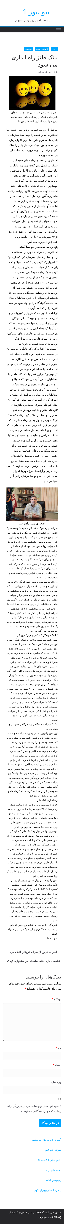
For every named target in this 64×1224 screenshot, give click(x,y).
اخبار (54, 49)
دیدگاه (56, 999)
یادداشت (28, 49)
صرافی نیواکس (53, 1149)
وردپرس (42, 1217)
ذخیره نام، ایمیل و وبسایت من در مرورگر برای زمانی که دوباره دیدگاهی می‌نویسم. (34, 1108)
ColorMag (55, 1217)
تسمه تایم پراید (53, 1170)
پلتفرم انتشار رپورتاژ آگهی (47, 1190)
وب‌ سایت (55, 1082)
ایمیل (57, 1065)
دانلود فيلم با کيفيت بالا (49, 1160)
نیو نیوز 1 (36, 11)
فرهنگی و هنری (42, 49)
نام (58, 1048)
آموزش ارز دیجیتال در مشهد (46, 1139)
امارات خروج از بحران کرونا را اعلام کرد (33, 952)
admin (41, 72)
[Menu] (58, 29)
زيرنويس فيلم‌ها (53, 1180)
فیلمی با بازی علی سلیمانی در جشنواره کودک (33, 961)
